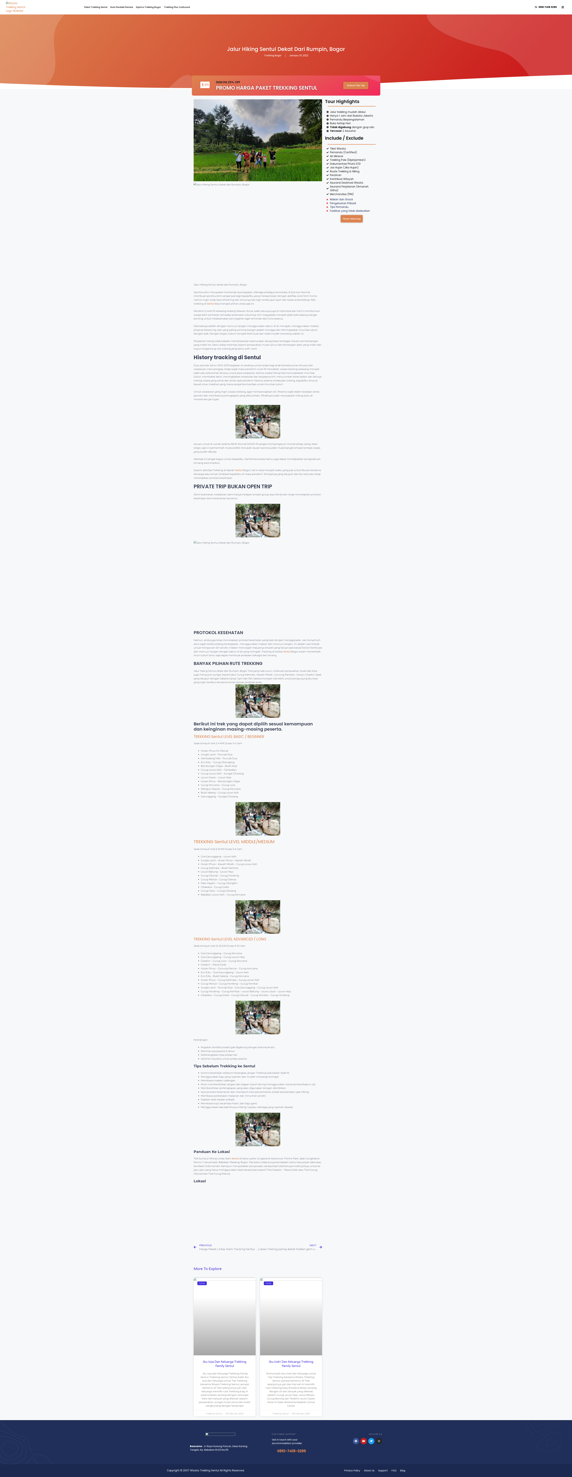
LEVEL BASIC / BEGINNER (243, 736)
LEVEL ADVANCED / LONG (244, 939)
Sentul (210, 303)
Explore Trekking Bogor (148, 7)
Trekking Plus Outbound (177, 7)
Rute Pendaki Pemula (121, 7)
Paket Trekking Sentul (95, 7)
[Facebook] (356, 1441)
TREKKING (202, 736)
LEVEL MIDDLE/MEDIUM (251, 842)
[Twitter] (371, 1441)
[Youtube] (363, 1441)
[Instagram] (379, 1441)
